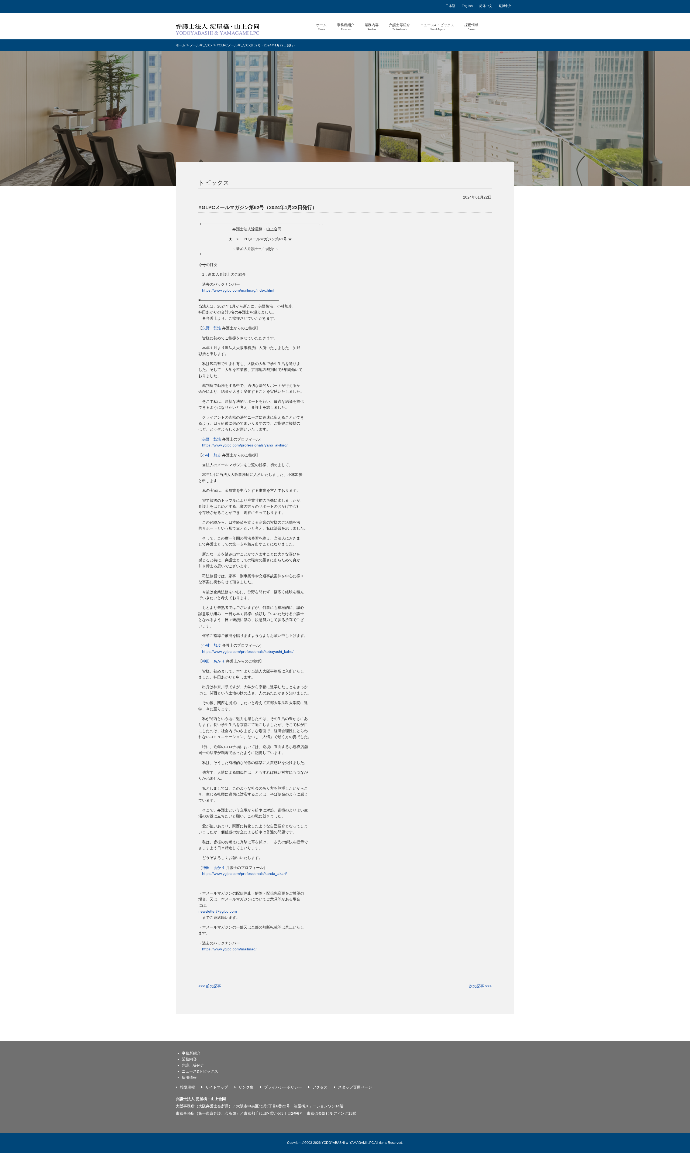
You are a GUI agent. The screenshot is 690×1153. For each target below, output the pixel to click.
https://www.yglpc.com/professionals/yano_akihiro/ (245, 445)
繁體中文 (505, 6)
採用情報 (471, 27)
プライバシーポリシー (283, 1087)
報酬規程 (187, 1087)
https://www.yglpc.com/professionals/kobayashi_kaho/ (246, 651)
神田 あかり (213, 661)
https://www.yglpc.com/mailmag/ (229, 949)
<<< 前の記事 (209, 986)
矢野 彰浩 (211, 328)
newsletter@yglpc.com (217, 911)
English (467, 6)
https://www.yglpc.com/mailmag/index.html (238, 290)
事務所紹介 (345, 27)
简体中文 (485, 6)
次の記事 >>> (480, 986)
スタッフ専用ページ (355, 1087)
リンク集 (246, 1087)
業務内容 (372, 27)
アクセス (319, 1087)
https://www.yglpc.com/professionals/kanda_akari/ (244, 873)
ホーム (321, 27)
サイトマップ (216, 1087)
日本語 (450, 6)
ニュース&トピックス (437, 27)
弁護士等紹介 (399, 27)
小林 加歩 (211, 455)
